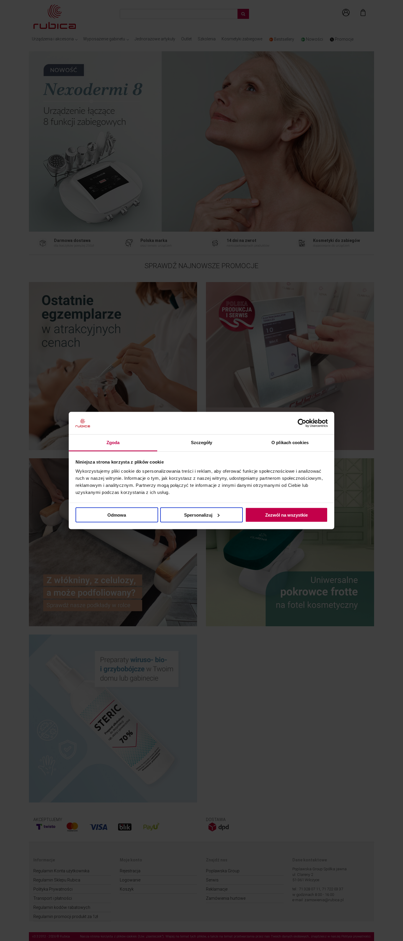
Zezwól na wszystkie (286, 514)
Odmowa (116, 514)
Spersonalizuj (198, 514)
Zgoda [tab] (113, 442)
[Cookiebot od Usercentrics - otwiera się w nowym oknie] (302, 423)
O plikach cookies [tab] (290, 442)
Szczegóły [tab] (201, 442)
